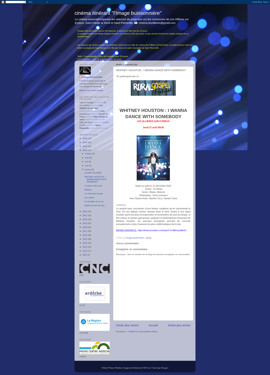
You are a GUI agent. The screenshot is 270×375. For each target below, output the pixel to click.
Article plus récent (127, 325)
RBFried (146, 368)
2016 (85, 235)
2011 (85, 255)
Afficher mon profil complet (91, 90)
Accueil (153, 325)
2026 (85, 138)
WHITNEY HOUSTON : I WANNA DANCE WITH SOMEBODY (95, 179)
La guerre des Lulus (93, 186)
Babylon (88, 189)
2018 (85, 227)
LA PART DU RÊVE (93, 173)
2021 (85, 215)
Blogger (164, 368)
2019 (85, 223)
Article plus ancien (179, 325)
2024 (85, 146)
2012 (85, 251)
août (87, 158)
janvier (88, 169)
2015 (85, 239)
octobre (88, 153)
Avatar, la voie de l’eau (95, 205)
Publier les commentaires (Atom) (143, 331)
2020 (85, 219)
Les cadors (89, 197)
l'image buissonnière (92, 77)
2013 (85, 247)
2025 (85, 142)
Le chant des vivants (94, 193)
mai (87, 165)
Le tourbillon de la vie (94, 201)
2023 (85, 150)
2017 (85, 231)
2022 (85, 211)
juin (87, 161)
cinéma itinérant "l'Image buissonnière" (118, 13)
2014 (85, 243)
